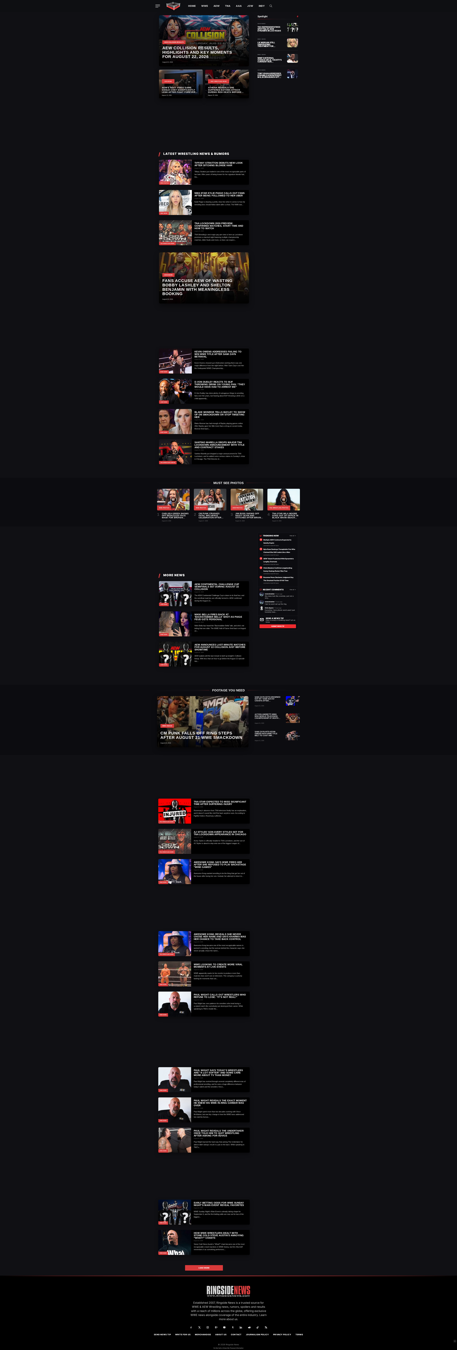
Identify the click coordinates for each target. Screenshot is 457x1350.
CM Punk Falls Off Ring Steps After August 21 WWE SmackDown (201, 735)
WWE (204, 6)
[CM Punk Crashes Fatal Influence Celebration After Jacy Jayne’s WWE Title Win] (210, 499)
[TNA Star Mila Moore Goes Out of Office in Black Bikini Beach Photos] (283, 499)
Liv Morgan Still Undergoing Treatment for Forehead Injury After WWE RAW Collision (267, 44)
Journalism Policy (257, 1334)
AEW (217, 6)
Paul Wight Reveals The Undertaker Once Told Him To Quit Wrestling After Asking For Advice (219, 1133)
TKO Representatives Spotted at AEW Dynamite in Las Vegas (269, 29)
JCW (250, 6)
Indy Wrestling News (219, 81)
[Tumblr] (232, 1327)
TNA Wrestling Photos (278, 508)
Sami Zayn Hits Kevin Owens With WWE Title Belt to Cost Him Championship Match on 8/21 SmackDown (267, 733)
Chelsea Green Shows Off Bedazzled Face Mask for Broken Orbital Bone (175, 516)
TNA (227, 6)
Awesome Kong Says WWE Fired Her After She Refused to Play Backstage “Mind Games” (220, 864)
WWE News (163, 371)
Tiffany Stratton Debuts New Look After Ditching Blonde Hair (218, 164)
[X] (199, 1327)
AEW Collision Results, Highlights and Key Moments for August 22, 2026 (197, 52)
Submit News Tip (277, 626)
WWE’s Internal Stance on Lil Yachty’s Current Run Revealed (270, 60)
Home (192, 6)
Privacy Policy (282, 1334)
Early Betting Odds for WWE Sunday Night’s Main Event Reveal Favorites (219, 1204)
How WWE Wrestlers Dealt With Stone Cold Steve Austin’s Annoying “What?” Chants (219, 1235)
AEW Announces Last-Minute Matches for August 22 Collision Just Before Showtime (219, 647)
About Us (221, 1334)
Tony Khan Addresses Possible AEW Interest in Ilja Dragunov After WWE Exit (270, 75)
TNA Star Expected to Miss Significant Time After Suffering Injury (220, 803)
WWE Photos (164, 183)
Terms (299, 1334)
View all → (293, 536)
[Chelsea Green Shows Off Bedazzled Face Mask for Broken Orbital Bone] (173, 499)
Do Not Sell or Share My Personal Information (228, 1348)
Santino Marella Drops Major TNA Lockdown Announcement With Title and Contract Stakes (219, 445)
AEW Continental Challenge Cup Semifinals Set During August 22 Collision (216, 586)
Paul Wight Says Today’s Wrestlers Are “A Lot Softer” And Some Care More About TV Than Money (218, 1072)
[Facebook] (191, 1327)
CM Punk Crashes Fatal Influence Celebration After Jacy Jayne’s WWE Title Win (210, 516)
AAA (239, 6)
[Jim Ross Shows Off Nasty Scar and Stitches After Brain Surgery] (247, 499)
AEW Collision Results (174, 42)
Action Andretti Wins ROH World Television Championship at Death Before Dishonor (266, 716)
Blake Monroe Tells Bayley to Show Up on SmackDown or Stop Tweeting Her (219, 414)
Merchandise (203, 1334)
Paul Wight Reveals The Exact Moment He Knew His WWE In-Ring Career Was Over (220, 1103)
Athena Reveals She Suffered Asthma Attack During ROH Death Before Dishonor (224, 90)
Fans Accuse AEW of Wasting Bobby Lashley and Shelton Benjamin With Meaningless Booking (197, 287)
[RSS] (266, 1327)
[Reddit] (249, 1327)
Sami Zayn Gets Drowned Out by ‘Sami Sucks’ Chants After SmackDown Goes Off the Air (267, 699)
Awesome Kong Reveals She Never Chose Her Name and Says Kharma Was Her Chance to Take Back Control (220, 936)
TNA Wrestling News (167, 243)
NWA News (164, 213)
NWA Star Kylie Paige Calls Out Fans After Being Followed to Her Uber (219, 194)
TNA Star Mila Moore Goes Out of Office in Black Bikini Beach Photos (285, 516)
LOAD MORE (204, 1268)
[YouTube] (224, 1327)
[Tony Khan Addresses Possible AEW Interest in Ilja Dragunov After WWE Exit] (292, 73)
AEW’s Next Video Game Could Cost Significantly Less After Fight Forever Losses (178, 90)
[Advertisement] (204, 324)
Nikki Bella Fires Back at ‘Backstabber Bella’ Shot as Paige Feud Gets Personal (218, 617)
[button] (271, 6)
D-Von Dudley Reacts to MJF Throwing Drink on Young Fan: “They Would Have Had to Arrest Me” (219, 384)
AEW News (168, 81)
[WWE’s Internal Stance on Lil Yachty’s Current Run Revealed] (292, 58)
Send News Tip (162, 1334)
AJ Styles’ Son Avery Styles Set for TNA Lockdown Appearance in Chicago (220, 833)
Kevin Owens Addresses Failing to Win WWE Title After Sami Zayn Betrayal (218, 354)
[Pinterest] (216, 1327)
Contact (236, 1334)
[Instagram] (207, 1327)
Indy (262, 6)
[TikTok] (257, 1327)
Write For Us (183, 1334)
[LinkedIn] (241, 1327)
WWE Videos (167, 726)
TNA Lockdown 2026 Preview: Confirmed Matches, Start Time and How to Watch (218, 226)
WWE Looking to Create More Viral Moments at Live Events (218, 965)
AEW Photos (238, 508)
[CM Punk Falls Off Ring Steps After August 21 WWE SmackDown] (202, 721)
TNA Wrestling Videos (167, 462)
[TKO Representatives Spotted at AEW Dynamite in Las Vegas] (292, 27)
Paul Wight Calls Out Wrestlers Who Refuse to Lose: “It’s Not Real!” (220, 995)
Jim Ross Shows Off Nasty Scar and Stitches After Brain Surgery (248, 516)
